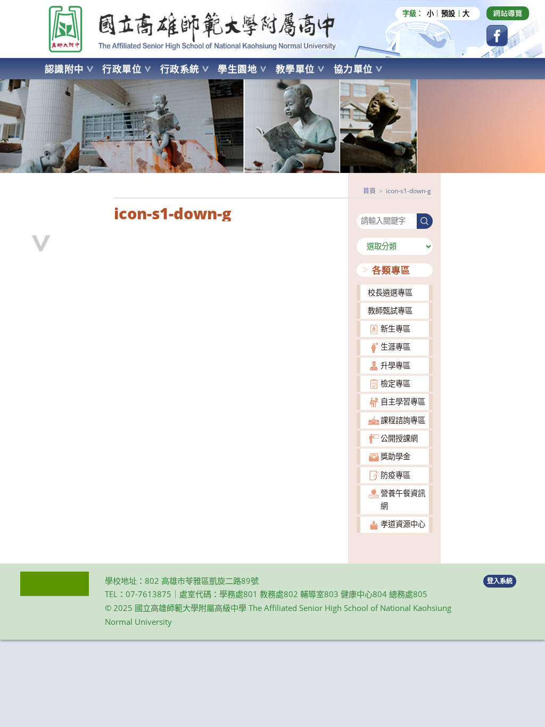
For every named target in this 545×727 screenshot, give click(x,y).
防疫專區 (395, 475)
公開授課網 (399, 438)
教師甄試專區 (390, 310)
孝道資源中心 (403, 524)
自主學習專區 (403, 401)
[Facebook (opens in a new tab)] (497, 35)
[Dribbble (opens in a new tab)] (507, 13)
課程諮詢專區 (403, 420)
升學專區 (395, 365)
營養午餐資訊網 (403, 499)
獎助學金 (395, 456)
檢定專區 (395, 383)
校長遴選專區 (390, 292)
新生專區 (395, 329)
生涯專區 (395, 347)
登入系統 (500, 580)
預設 (448, 13)
